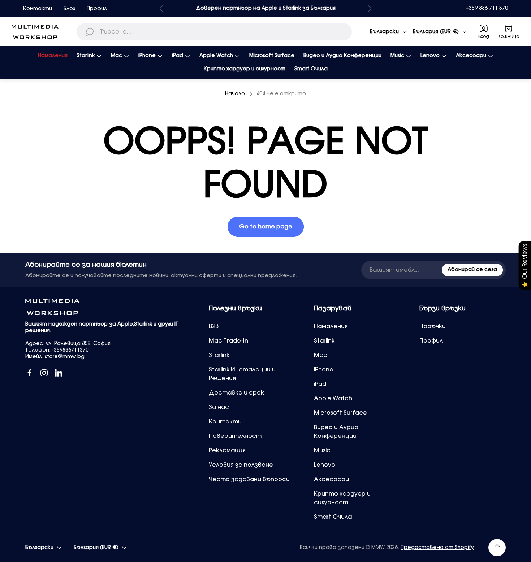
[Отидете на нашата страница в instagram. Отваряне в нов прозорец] (44, 373)
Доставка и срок (236, 393)
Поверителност (235, 436)
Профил (97, 8)
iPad (320, 384)
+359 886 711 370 (487, 8)
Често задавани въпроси (249, 479)
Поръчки (432, 326)
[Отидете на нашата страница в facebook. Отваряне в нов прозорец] (29, 373)
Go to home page (265, 227)
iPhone (323, 370)
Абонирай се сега (472, 269)
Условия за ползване (241, 465)
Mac (320, 355)
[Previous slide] (161, 8)
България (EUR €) (436, 31)
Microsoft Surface (340, 413)
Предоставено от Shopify (437, 547)
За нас (219, 407)
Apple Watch (333, 398)
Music (322, 450)
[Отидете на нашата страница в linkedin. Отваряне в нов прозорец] (58, 373)
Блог (69, 8)
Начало (235, 93)
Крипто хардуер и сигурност (342, 498)
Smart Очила (333, 517)
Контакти (37, 8)
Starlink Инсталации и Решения (242, 374)
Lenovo (324, 465)
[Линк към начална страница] (52, 307)
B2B (214, 326)
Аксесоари (331, 479)
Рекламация (227, 450)
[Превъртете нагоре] (497, 547)
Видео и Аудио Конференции (336, 431)
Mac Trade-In (228, 341)
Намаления (331, 326)
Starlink (219, 355)
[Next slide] (369, 8)
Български (384, 31)
